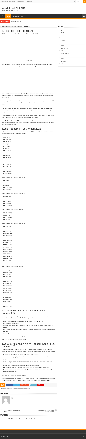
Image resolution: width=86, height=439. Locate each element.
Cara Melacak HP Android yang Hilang (12, 410)
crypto (62, 35)
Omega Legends (65, 53)
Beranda (2, 16)
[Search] (84, 1)
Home (3, 26)
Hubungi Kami (12, 1)
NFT (62, 51)
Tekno (22, 16)
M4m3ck (5, 33)
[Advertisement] (28, 47)
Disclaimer (29, 1)
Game (62, 43)
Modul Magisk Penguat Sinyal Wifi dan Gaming (46, 410)
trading (62, 64)
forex (62, 38)
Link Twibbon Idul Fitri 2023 (17, 21)
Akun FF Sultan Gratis (16, 375)
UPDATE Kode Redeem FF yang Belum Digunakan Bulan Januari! (23, 418)
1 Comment (28, 33)
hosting (62, 45)
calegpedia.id (26, 122)
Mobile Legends (15, 16)
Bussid (62, 32)
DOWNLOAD (29, 60)
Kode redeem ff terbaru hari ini (21, 388)
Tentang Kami (4, 1)
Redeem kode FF (7, 365)
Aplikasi (62, 30)
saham (62, 56)
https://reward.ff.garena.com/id (11, 323)
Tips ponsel (63, 61)
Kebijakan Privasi (21, 1)
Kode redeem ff (8, 388)
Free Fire (8, 16)
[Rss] (74, 2)
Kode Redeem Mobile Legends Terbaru (16, 339)
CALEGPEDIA (13, 8)
